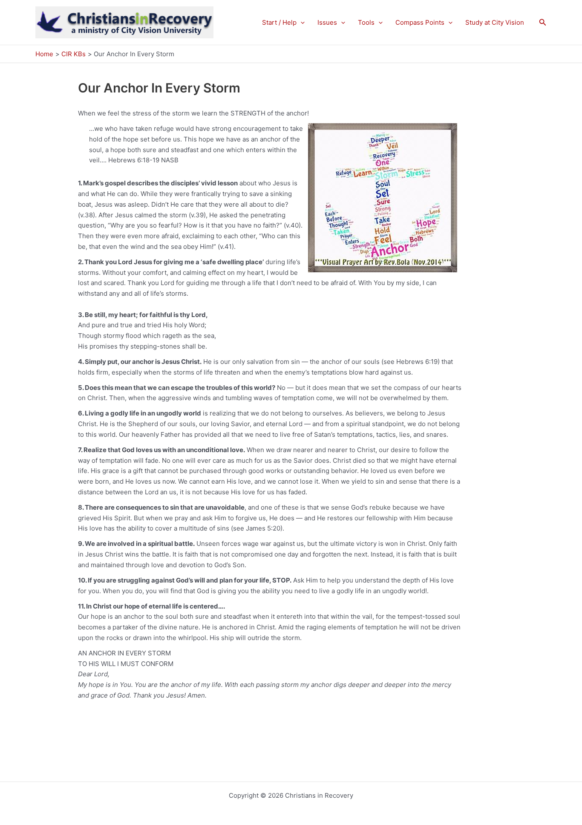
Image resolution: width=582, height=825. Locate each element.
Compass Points (419, 22)
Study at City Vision (494, 22)
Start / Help (279, 22)
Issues (327, 22)
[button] (301, 23)
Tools (366, 22)
